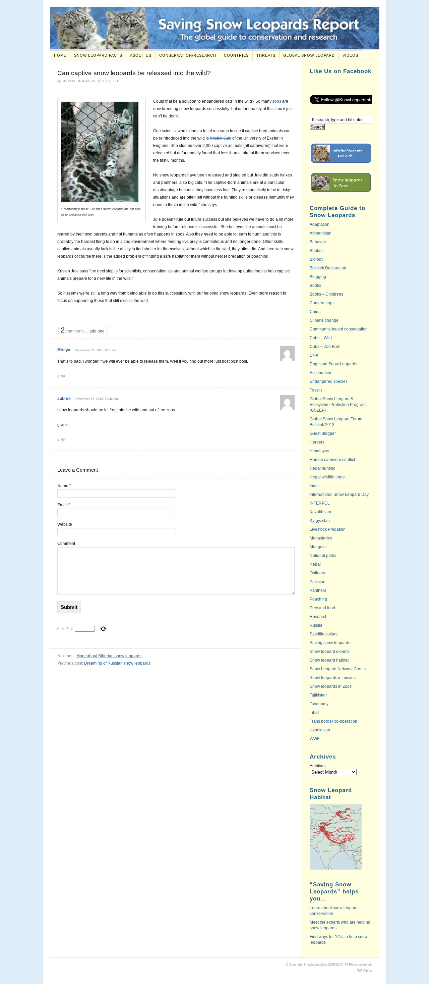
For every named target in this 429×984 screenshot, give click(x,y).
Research (318, 616)
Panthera (318, 590)
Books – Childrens (326, 294)
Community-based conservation (339, 329)
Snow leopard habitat (329, 660)
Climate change (324, 320)
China (315, 311)
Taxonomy (319, 704)
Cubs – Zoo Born (325, 346)
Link (61, 376)
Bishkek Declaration (328, 268)
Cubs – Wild (321, 337)
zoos (277, 101)
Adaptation (319, 224)
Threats (265, 55)
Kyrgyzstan (320, 520)
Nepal (315, 564)
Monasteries (321, 538)
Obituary (317, 573)
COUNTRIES (236, 55)
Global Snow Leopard (309, 55)
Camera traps (322, 303)
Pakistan (317, 581)
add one (97, 331)
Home (60, 55)
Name (64, 485)
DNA (314, 355)
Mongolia (318, 547)
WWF (314, 738)
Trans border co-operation (333, 721)
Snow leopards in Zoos (331, 686)
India (314, 485)
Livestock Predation (328, 529)
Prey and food (322, 608)
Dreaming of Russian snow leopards (117, 663)
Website (64, 524)
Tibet (314, 712)
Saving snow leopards (330, 642)
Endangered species (329, 381)
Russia (316, 625)
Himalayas (319, 451)
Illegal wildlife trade (327, 477)
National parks (323, 555)
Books (315, 285)
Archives (317, 766)
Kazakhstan (320, 512)
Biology (316, 259)
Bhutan (316, 250)
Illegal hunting (322, 468)
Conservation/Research (187, 55)
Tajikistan (318, 695)
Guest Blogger (323, 433)
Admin (364, 970)
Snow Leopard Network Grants (338, 669)
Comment (66, 543)
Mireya (63, 350)
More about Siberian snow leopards (108, 656)
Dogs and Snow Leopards (333, 364)
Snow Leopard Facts (98, 55)
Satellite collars (324, 634)
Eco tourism (320, 372)
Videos (350, 55)
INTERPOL (320, 503)
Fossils (316, 390)
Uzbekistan (320, 730)
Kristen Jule (220, 138)
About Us (140, 55)
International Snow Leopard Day (339, 494)
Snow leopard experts (330, 651)
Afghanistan (320, 233)
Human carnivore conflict (332, 459)
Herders (317, 442)
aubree (64, 398)
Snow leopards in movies (333, 677)
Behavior (318, 242)
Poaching (318, 599)
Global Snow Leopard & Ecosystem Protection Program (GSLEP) (338, 405)
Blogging (318, 276)
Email (63, 505)
